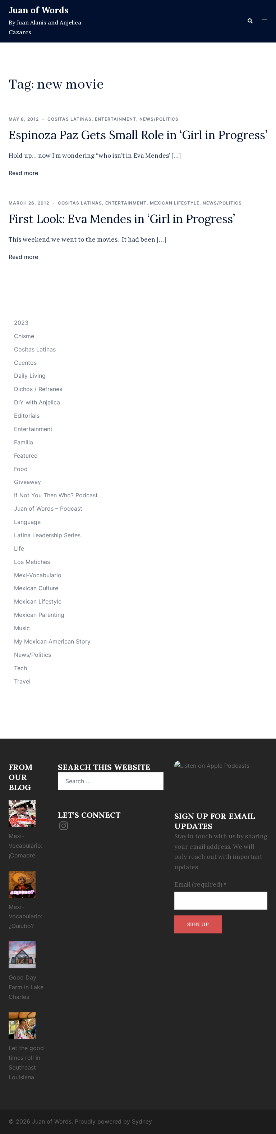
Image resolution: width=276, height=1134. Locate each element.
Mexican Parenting (39, 614)
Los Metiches (32, 561)
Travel (22, 681)
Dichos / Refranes (38, 389)
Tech (20, 668)
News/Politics (159, 119)
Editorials (27, 415)
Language (27, 521)
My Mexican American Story (52, 641)
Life (19, 548)
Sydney (142, 1121)
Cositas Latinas (69, 119)
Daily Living (30, 375)
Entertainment (115, 119)
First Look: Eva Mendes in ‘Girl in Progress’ (122, 218)
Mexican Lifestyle (174, 203)
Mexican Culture (36, 588)
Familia (23, 442)
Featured (26, 455)
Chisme (24, 336)
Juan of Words (39, 10)
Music (22, 628)
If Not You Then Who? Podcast (56, 495)
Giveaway (27, 481)
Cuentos (25, 362)
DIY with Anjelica (37, 402)
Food (21, 468)
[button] (250, 21)
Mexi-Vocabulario (37, 575)
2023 (21, 322)
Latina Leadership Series (47, 535)
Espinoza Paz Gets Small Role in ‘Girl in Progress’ (138, 134)
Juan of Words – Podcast (48, 508)
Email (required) (200, 884)
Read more (23, 172)
